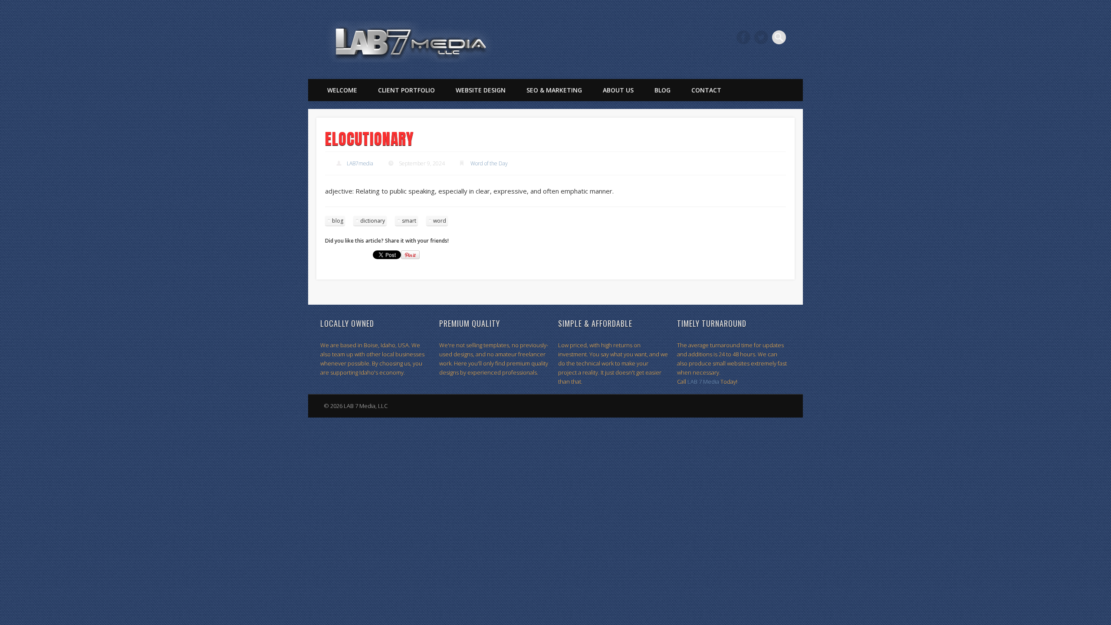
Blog (662, 90)
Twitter (761, 37)
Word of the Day (489, 163)
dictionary (372, 220)
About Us (618, 90)
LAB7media (360, 163)
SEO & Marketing (554, 90)
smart (409, 220)
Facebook (743, 37)
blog (337, 220)
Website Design (481, 90)
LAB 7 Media (703, 381)
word (439, 220)
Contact (706, 90)
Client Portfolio (406, 90)
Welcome (342, 90)
